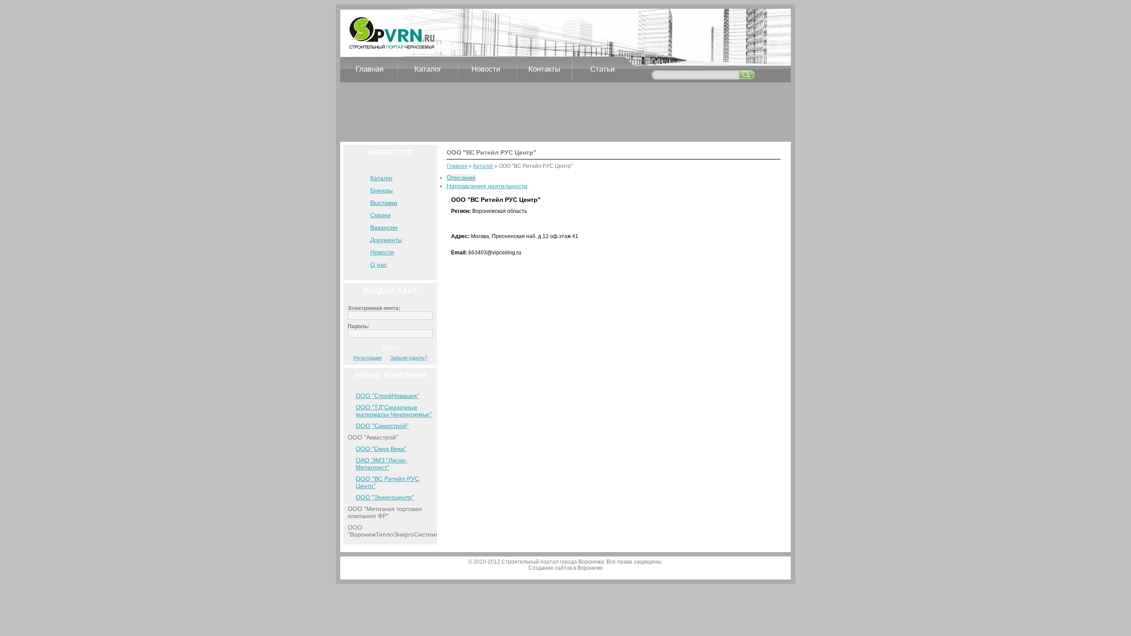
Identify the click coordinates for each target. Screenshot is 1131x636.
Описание (461, 177)
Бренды (381, 190)
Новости (486, 69)
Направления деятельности (487, 185)
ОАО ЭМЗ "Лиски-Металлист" (381, 464)
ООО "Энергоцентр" (385, 497)
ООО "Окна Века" (381, 448)
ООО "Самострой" (382, 425)
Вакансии (384, 227)
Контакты (544, 69)
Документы (386, 239)
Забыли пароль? (408, 357)
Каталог (427, 69)
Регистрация (367, 357)
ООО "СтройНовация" (387, 395)
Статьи (602, 69)
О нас (378, 264)
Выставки (383, 202)
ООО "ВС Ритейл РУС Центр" (387, 482)
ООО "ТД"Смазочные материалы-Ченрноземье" (394, 411)
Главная (369, 69)
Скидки (380, 215)
